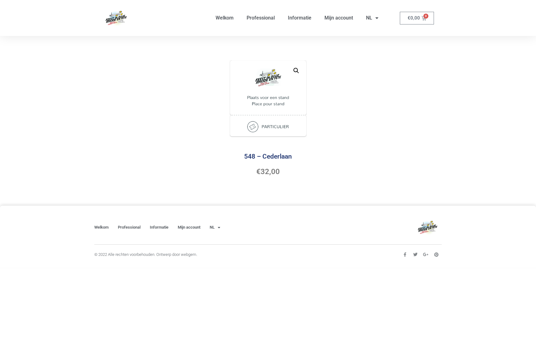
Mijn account (338, 18)
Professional (261, 18)
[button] (296, 70)
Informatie (299, 18)
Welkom (225, 18)
